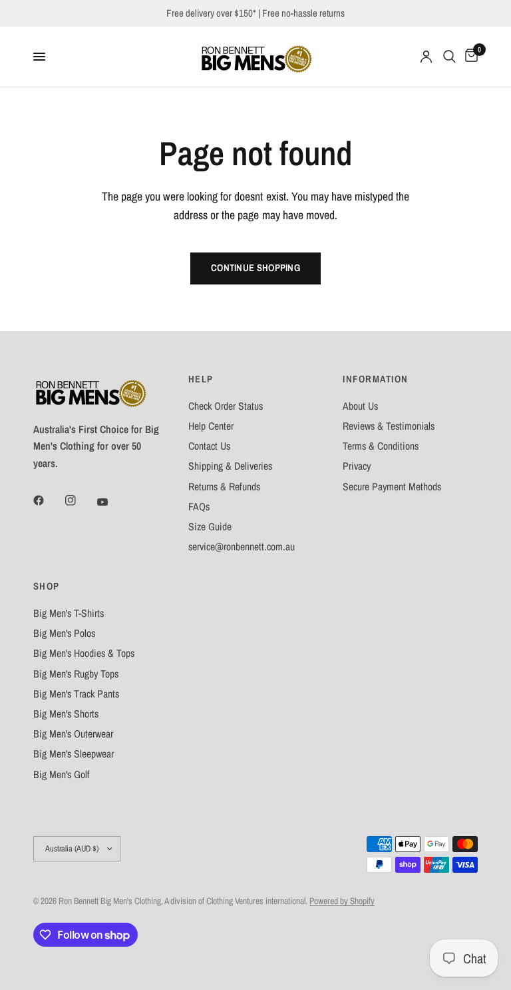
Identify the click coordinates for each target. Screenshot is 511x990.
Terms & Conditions (381, 446)
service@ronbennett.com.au (241, 547)
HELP (201, 379)
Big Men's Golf (61, 774)
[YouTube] (111, 501)
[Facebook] (48, 500)
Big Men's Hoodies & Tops (83, 653)
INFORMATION (375, 379)
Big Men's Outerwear (73, 734)
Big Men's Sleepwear (73, 754)
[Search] (449, 57)
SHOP (46, 587)
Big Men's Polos (64, 633)
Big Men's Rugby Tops (75, 674)
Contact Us (209, 446)
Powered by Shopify (342, 901)
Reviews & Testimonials (388, 426)
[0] (469, 57)
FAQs (199, 507)
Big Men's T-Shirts (68, 613)
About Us (360, 406)
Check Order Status (225, 406)
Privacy (357, 466)
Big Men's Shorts (65, 714)
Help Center (211, 426)
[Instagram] (79, 500)
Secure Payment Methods (392, 487)
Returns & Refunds (224, 487)
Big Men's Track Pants (76, 694)
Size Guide (210, 527)
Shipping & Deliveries (230, 466)
